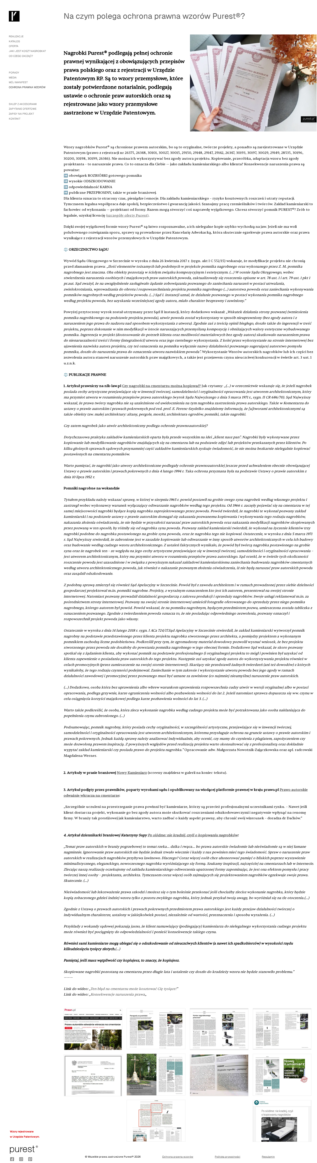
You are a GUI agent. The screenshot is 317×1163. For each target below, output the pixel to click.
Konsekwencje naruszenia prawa (118, 994)
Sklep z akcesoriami (23, 104)
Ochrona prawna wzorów (27, 87)
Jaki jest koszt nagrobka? (27, 51)
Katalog (14, 41)
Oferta (13, 46)
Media (13, 77)
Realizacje (16, 36)
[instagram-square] (21, 1159)
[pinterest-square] (30, 1159)
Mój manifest (18, 82)
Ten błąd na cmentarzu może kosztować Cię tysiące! (133, 989)
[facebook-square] (12, 1159)
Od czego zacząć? (21, 56)
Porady (14, 72)
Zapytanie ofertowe (22, 108)
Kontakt (14, 118)
